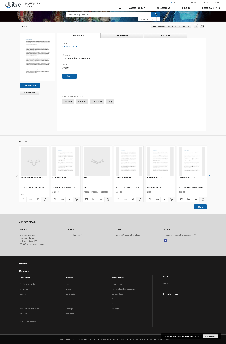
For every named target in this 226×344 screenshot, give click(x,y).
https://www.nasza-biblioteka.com (179, 235)
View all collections (28, 321)
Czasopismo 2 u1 (60, 177)
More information (192, 336)
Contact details (118, 294)
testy (110, 101)
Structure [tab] (165, 35)
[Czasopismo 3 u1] (38, 57)
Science (23, 294)
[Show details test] (107, 199)
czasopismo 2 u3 (154, 177)
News (113, 303)
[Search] (155, 14)
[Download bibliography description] (30, 199)
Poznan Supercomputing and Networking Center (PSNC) (144, 339)
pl (175, 2)
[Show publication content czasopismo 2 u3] (164, 199)
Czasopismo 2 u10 (187, 177)
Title (67, 284)
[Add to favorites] (196, 26)
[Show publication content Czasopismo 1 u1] (132, 199)
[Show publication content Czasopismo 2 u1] (69, 199)
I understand (210, 336)
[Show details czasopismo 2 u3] (171, 199)
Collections (163, 8)
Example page (117, 284)
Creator (69, 289)
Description (71, 308)
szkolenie (68, 101)
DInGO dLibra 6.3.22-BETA (87, 339)
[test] (97, 161)
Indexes (186, 8)
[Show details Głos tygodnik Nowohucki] (44, 199)
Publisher (70, 313)
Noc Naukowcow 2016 (29, 308)
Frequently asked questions (123, 289)
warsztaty (82, 101)
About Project (137, 8)
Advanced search (147, 19)
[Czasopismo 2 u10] (192, 161)
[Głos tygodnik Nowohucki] (34, 161)
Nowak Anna (84, 58)
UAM (22, 303)
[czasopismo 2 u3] (160, 161)
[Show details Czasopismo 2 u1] (76, 199)
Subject (69, 298)
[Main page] (119, 8)
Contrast (193, 2)
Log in (165, 283)
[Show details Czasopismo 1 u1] (139, 199)
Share (205, 2)
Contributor (71, 294)
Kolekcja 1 (24, 313)
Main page (24, 271)
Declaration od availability (122, 298)
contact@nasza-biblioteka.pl (128, 235)
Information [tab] (122, 35)
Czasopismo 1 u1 (123, 177)
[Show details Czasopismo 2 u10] (202, 199)
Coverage (70, 303)
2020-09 (65, 68)
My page (115, 308)
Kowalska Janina (69, 58)
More (200, 207)
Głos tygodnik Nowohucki (32, 177)
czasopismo (97, 101)
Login (217, 2)
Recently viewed (211, 8)
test (86, 177)
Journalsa (24, 289)
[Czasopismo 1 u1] (129, 161)
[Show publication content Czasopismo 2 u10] (195, 199)
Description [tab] (78, 35)
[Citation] (202, 26)
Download (30, 92)
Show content (30, 85)
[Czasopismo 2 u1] (66, 161)
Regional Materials (28, 284)
